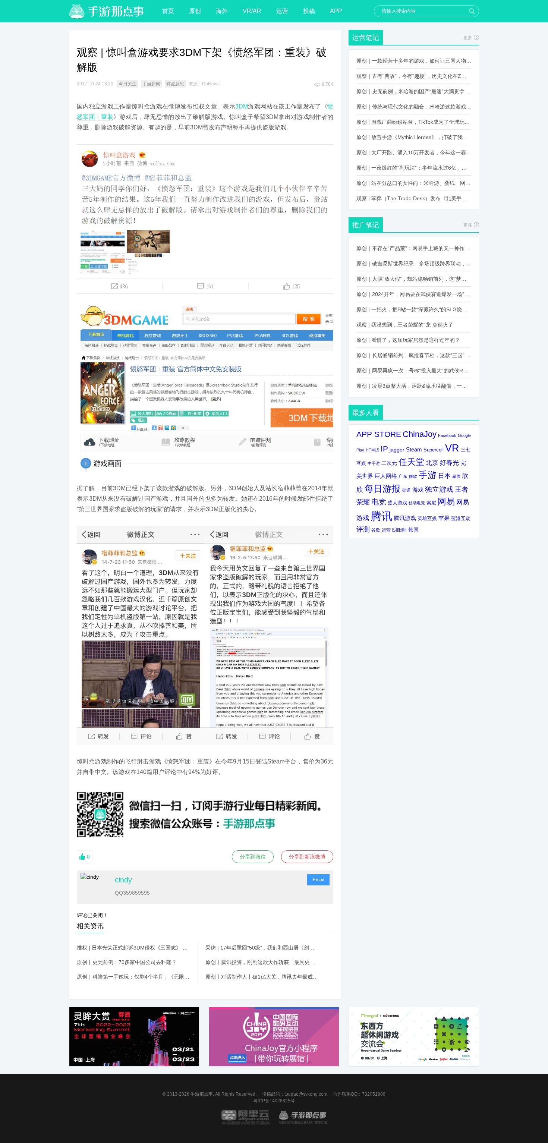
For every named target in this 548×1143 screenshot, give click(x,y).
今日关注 (127, 83)
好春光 (449, 462)
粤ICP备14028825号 (274, 1100)
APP (336, 11)
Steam (414, 449)
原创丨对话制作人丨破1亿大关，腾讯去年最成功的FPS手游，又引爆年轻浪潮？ (262, 977)
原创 (195, 11)
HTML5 (372, 450)
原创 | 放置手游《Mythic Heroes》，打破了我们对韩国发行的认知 (413, 137)
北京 (432, 462)
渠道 (406, 490)
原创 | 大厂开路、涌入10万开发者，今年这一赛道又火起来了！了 (413, 152)
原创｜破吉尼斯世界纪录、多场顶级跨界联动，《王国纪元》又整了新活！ (413, 264)
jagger (397, 450)
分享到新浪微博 (307, 857)
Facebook (447, 435)
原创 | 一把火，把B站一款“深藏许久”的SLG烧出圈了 (413, 309)
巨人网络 (386, 476)
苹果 (444, 518)
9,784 (327, 84)
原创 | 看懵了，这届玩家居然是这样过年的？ (408, 340)
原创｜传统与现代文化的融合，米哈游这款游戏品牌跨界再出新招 (413, 107)
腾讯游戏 (405, 518)
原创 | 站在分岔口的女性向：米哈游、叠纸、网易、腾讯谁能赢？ (413, 183)
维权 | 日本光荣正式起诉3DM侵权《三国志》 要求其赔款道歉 (133, 948)
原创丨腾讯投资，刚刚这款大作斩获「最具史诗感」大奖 (262, 962)
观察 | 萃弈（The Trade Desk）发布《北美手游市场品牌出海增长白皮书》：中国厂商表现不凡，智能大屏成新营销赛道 (413, 198)
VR (452, 448)
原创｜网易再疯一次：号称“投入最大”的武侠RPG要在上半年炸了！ (413, 371)
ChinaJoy (420, 434)
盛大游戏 (397, 503)
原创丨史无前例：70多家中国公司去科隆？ (127, 962)
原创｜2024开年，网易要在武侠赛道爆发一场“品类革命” (413, 294)
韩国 (413, 530)
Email (318, 879)
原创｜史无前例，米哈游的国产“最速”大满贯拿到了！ (413, 91)
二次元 (389, 463)
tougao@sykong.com (305, 1094)
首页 (168, 11)
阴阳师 (399, 530)
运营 (282, 11)
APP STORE (378, 434)
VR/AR (252, 11)
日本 (444, 475)
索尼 (431, 503)
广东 (403, 476)
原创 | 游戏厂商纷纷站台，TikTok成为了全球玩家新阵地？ (413, 122)
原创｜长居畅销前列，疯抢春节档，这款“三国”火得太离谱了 (413, 355)
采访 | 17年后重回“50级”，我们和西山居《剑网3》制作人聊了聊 (262, 948)
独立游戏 (439, 489)
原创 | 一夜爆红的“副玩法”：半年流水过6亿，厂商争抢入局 (413, 168)
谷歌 (375, 530)
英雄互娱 (427, 518)
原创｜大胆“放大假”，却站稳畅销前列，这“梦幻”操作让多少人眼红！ (413, 279)
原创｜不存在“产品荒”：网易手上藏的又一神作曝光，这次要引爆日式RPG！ (413, 248)
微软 (413, 476)
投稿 (309, 11)
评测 (363, 529)
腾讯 (381, 516)
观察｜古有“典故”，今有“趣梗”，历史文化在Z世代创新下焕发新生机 (413, 76)
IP (384, 448)
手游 (428, 475)
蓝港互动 (460, 518)
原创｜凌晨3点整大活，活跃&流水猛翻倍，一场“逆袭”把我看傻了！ (413, 386)
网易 (446, 501)
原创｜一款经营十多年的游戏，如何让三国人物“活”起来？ (413, 61)
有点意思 (175, 83)
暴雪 (456, 476)
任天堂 (411, 462)
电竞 (378, 502)
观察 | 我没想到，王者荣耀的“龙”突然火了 (404, 325)
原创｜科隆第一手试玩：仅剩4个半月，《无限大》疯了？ (133, 977)
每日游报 (382, 489)
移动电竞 (417, 503)
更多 (467, 37)
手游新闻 (151, 83)
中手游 (374, 463)
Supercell (433, 450)
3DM (241, 106)
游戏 (417, 490)
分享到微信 (253, 857)
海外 (222, 11)
